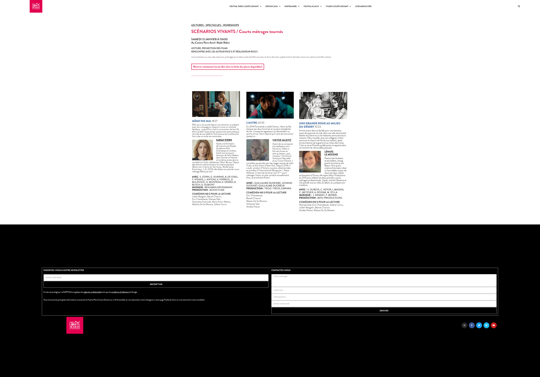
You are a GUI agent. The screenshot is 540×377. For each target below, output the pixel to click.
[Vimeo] (486, 325)
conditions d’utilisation (120, 292)
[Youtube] (494, 325)
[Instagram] (464, 325)
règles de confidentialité (92, 292)
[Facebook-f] (472, 325)
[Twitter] (479, 325)
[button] (519, 6)
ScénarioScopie (363, 6)
